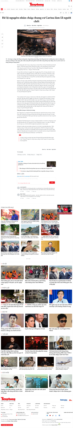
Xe (45, 9)
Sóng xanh (13, 9)
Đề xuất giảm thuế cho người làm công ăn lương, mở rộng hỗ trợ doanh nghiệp (30, 254)
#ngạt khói (39, 154)
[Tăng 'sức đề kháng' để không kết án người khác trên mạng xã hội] (10, 214)
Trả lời (28, 191)
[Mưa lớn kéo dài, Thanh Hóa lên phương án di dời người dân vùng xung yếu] (10, 229)
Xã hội (5, 9)
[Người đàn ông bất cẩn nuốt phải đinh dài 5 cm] (36, 381)
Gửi (52, 182)
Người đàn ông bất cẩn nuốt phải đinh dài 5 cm (35, 390)
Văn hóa (48, 9)
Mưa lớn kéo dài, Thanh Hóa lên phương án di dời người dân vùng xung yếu (10, 238)
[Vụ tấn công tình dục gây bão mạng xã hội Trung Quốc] (36, 343)
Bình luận (2, 44)
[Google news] (59, 415)
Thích (23, 191)
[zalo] (56, 415)
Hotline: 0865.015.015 (20, 0)
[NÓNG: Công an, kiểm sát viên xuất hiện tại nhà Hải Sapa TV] (36, 296)
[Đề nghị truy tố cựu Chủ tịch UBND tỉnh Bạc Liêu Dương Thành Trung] (60, 296)
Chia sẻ (2, 37)
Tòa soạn (54, 0)
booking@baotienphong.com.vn (23, 415)
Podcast (29, 403)
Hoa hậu (64, 9)
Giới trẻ (28, 9)
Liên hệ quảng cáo (20, 412)
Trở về (2, 47)
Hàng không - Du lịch (5, 409)
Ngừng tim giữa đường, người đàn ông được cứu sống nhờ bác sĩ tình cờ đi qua (11, 391)
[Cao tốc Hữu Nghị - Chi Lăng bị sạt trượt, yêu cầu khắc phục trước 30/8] (30, 229)
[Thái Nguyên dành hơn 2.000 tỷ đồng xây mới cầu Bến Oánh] (30, 214)
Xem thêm (71, 9)
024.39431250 (5, 416)
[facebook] (69, 1)
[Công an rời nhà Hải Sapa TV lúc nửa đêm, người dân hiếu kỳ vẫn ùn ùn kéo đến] (12, 296)
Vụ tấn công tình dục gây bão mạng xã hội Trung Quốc (36, 352)
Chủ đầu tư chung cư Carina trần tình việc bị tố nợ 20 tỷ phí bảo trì (31, 164)
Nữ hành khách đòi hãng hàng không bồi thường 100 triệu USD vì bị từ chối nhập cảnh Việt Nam (60, 352)
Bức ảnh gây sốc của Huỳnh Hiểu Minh (59, 329)
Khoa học (60, 9)
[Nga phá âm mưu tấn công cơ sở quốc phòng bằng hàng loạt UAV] (27, 362)
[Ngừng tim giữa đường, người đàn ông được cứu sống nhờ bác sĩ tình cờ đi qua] (12, 381)
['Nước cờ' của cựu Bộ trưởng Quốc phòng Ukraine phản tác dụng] (45, 362)
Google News (71, 13)
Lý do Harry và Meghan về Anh (35, 329)
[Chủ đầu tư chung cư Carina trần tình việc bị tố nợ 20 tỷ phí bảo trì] (51, 164)
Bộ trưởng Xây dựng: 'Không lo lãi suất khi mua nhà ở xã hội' (49, 253)
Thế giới (25, 9)
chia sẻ (61, 13)
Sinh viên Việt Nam (39, 0)
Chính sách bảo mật (68, 412)
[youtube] (71, 1)
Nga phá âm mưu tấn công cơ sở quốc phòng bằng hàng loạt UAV (26, 368)
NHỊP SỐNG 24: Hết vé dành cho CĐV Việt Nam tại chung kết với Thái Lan (49, 238)
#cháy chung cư (31, 154)
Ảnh (19, 403)
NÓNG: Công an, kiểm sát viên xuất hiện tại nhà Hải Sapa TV (35, 305)
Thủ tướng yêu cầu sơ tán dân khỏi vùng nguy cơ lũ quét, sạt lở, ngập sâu (50, 222)
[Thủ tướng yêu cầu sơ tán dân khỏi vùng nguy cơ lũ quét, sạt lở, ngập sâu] (50, 214)
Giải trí (52, 9)
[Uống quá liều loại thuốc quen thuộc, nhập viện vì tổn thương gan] (60, 381)
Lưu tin (2, 40)
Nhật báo (12, 403)
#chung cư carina (22, 154)
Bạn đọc (62, 407)
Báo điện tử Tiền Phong (36, 5)
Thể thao (37, 9)
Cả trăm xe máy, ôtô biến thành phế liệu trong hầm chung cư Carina (37, 171)
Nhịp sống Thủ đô (21, 409)
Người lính (42, 9)
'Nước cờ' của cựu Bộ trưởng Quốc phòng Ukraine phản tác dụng (45, 368)
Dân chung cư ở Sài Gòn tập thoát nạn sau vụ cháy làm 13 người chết (36, 168)
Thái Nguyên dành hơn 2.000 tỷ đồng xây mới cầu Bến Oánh (30, 222)
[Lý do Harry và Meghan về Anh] (36, 320)
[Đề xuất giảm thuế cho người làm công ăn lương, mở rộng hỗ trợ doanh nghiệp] (30, 246)
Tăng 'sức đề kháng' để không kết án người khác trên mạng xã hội (9, 222)
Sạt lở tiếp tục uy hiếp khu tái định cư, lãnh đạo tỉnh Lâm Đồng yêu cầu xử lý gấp (10, 254)
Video (68, 9)
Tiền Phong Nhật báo (30, 0)
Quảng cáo (59, 0)
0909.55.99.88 (20, 413)
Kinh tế (8, 9)
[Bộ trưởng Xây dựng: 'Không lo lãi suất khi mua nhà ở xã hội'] (50, 246)
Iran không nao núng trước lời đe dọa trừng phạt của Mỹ (9, 368)
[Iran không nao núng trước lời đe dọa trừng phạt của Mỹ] (9, 362)
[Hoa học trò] (70, 400)
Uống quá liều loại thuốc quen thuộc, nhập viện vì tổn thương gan (60, 390)
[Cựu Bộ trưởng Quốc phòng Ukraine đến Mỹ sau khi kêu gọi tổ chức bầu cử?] (12, 343)
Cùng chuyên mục (7, 207)
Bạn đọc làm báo (7, 425)
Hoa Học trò (47, 0)
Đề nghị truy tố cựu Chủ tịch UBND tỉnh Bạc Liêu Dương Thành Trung (60, 305)
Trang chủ (2, 9)
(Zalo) (24, 413)
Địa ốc (17, 9)
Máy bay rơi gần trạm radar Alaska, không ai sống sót (62, 368)
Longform (37, 403)
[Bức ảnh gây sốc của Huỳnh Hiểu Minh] (60, 320)
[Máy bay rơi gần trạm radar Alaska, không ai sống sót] (64, 362)
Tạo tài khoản (27, 176)
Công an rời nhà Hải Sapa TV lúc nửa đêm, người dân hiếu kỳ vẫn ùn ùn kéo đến (12, 306)
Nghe (2, 34)
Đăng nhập (19, 176)
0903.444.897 (35, 413)
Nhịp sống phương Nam (31, 409)
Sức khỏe (21, 9)
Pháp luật (33, 9)
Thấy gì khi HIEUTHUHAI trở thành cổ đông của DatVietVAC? (11, 329)
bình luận (69, 13)
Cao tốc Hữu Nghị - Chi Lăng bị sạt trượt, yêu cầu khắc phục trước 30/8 (29, 237)
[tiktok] (53, 415)
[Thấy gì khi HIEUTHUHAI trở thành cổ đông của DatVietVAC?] (12, 320)
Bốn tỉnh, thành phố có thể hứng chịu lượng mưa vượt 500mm (35, 281)
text (63, 13)
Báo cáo (34, 191)
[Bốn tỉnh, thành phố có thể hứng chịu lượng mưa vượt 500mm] (36, 272)
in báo (66, 13)
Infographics (47, 403)
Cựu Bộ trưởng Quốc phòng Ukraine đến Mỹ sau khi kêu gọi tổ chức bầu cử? (12, 352)
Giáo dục (55, 9)
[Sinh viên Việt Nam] (63, 400)
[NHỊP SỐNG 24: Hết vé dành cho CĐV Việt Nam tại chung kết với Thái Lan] (50, 229)
